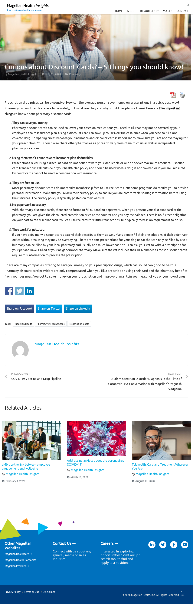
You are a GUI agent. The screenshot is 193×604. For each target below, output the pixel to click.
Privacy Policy (13, 591)
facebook (173, 544)
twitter (162, 544)
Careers (107, 543)
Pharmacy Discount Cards (51, 323)
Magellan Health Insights (23, 74)
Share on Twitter (19, 291)
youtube (184, 544)
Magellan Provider (15, 566)
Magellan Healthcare (17, 553)
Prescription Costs (79, 323)
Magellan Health (23, 323)
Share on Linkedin (29, 291)
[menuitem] (119, 12)
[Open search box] (188, 5)
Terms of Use (31, 591)
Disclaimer (49, 591)
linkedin (151, 544)
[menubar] (151, 12)
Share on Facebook (9, 291)
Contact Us (62, 543)
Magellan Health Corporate (20, 560)
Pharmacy (75, 74)
